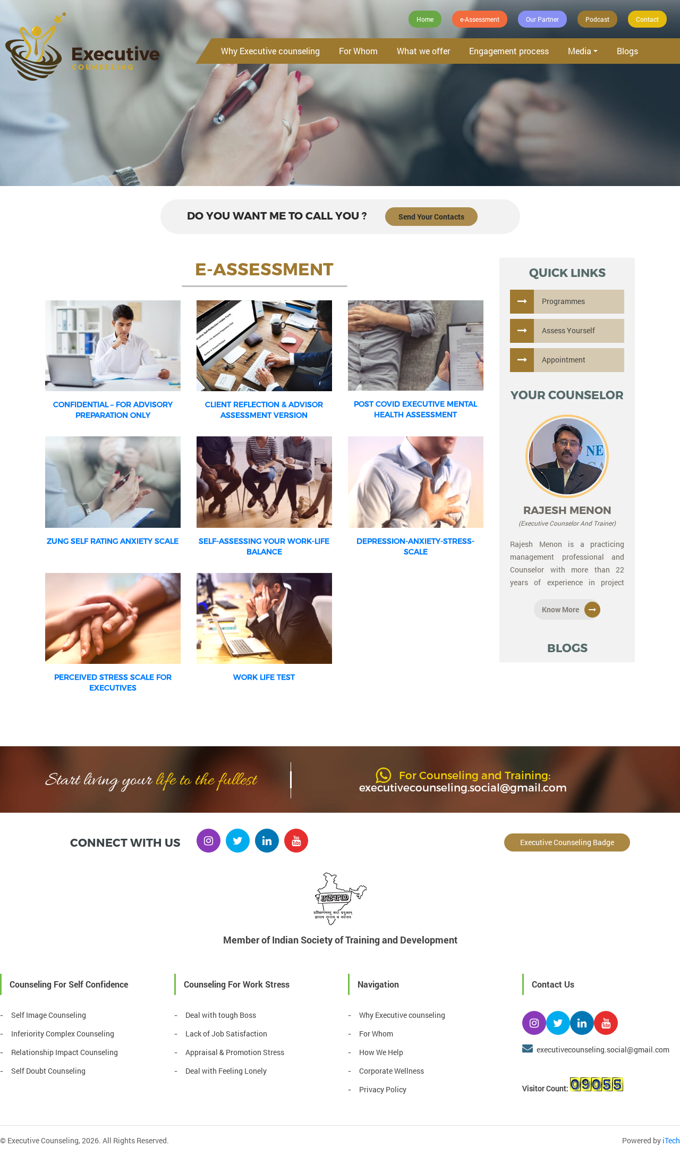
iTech (671, 1140)
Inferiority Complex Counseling (62, 1033)
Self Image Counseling (48, 1015)
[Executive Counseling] (82, 47)
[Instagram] (208, 841)
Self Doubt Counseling (48, 1071)
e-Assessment (479, 19)
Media (579, 50)
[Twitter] (238, 841)
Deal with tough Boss (220, 1015)
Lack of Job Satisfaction (226, 1033)
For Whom (358, 50)
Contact (647, 19)
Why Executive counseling (270, 50)
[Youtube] (296, 841)
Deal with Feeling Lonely (226, 1071)
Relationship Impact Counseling (64, 1052)
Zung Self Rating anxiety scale (112, 540)
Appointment (563, 360)
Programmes (563, 301)
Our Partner (542, 19)
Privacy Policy (382, 1089)
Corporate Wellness (391, 1071)
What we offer (423, 50)
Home (425, 19)
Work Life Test (264, 676)
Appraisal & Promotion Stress (234, 1052)
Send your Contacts (431, 217)
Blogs (627, 50)
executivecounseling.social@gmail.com (463, 787)
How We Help (381, 1052)
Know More (560, 609)
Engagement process (509, 50)
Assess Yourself (568, 330)
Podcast (597, 19)
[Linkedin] (267, 841)
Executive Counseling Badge (567, 842)
